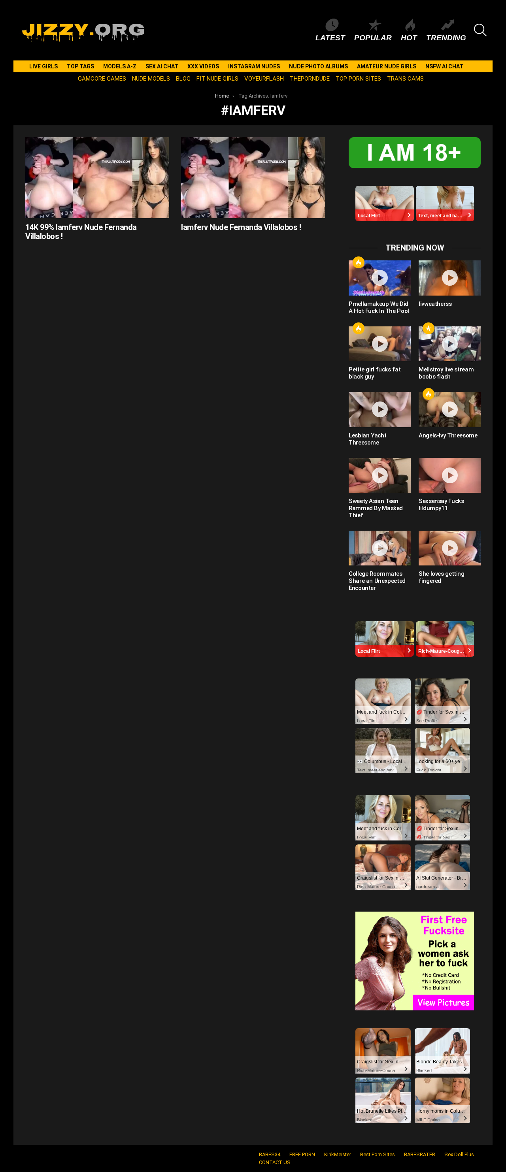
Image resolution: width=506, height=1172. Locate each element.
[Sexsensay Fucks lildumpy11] (450, 475)
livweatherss (435, 303)
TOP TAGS (80, 66)
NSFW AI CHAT (444, 66)
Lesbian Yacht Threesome (367, 439)
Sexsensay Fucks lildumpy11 (441, 504)
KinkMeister (337, 1154)
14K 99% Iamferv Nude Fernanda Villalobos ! (81, 231)
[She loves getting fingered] (450, 548)
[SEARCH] (480, 30)
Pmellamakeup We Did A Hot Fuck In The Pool (379, 307)
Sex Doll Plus (459, 1154)
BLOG (183, 78)
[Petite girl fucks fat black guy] (380, 343)
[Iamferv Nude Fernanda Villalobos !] (253, 177)
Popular (373, 38)
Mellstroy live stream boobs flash (446, 373)
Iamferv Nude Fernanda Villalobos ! (241, 227)
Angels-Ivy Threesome (448, 435)
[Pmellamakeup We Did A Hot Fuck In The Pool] (380, 277)
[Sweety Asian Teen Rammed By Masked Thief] (380, 475)
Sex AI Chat (161, 66)
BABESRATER (419, 1154)
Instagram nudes (254, 66)
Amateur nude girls (386, 66)
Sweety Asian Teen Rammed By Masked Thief (376, 508)
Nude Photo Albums (318, 66)
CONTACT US (275, 1162)
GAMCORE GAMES (102, 78)
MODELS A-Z (119, 66)
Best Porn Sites (377, 1154)
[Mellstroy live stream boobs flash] (450, 343)
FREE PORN (302, 1154)
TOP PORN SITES (358, 78)
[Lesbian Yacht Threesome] (380, 409)
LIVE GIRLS (43, 66)
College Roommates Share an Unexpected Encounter (377, 581)
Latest (330, 38)
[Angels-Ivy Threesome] (450, 409)
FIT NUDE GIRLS (217, 78)
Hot (409, 38)
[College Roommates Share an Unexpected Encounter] (380, 548)
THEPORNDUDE (310, 78)
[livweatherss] (450, 277)
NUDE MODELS (151, 78)
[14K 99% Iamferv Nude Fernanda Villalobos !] (97, 177)
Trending (446, 38)
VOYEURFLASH (264, 78)
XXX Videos (203, 66)
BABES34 (269, 1154)
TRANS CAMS (405, 78)
